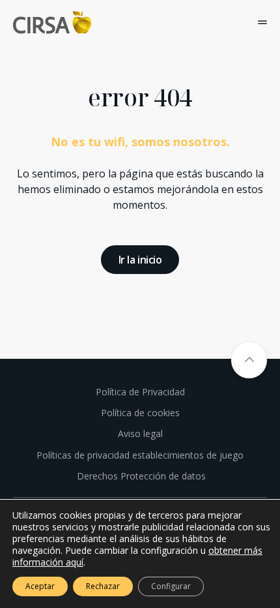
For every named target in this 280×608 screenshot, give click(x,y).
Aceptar (40, 586)
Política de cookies (140, 412)
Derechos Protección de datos (140, 476)
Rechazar (103, 586)
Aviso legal (140, 433)
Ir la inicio (140, 259)
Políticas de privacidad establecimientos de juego (140, 455)
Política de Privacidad (140, 392)
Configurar (171, 586)
